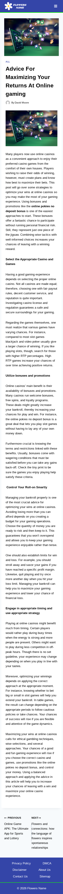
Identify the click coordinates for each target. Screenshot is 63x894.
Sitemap (45, 876)
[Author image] (8, 102)
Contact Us (20, 876)
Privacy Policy (21, 863)
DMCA (47, 863)
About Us (44, 869)
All (8, 62)
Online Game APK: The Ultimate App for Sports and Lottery (16, 828)
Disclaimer (20, 869)
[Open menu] (55, 6)
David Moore (22, 102)
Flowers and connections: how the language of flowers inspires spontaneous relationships (42, 833)
